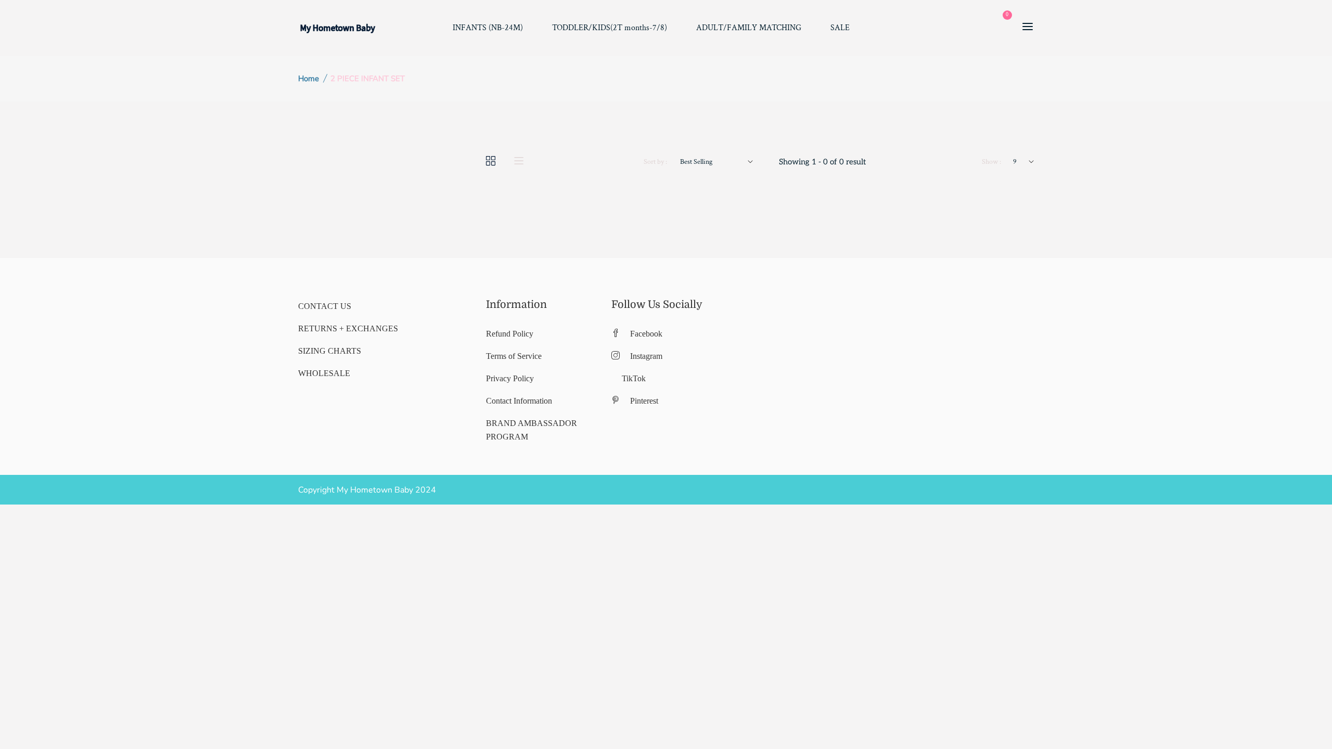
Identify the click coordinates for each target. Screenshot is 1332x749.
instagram (646, 356)
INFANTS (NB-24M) (488, 27)
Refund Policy (509, 333)
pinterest (644, 400)
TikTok (634, 378)
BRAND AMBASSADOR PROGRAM (531, 430)
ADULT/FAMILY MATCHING (748, 27)
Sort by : (655, 161)
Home (308, 78)
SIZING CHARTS (329, 350)
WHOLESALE (324, 373)
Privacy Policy (510, 378)
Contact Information (519, 400)
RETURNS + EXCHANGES (348, 328)
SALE (840, 27)
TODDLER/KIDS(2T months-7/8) (609, 27)
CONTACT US (324, 306)
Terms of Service (514, 356)
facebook (646, 333)
